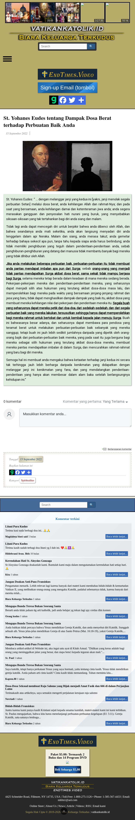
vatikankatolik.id (100, 811)
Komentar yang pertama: (82, 401)
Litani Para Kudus (16, 526)
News (61, 806)
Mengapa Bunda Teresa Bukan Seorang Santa (33, 606)
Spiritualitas (27, 480)
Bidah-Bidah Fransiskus (19, 706)
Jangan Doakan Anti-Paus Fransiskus (27, 581)
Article (70, 806)
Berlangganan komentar (119, 449)
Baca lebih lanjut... (116, 536)
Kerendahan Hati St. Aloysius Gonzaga (28, 560)
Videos (80, 806)
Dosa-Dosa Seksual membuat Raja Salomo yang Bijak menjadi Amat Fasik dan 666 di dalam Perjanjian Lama (67, 687)
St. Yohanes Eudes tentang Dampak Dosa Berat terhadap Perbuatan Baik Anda (57, 121)
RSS (88, 806)
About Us (51, 806)
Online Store (37, 806)
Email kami (99, 806)
